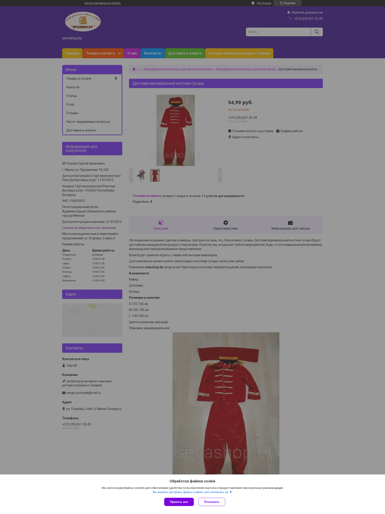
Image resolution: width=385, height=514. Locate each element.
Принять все (179, 502)
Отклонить (211, 502)
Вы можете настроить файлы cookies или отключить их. (191, 492)
